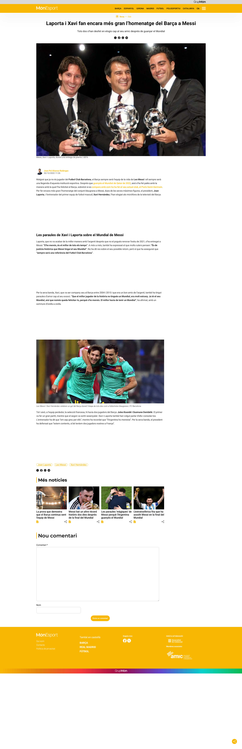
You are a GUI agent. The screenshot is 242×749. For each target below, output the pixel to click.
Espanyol (129, 8)
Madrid (150, 8)
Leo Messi (61, 464)
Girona (140, 8)
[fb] (125, 642)
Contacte (40, 645)
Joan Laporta (44, 464)
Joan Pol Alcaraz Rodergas (56, 171)
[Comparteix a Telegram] (126, 38)
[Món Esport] (29, 12)
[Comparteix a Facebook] (119, 38)
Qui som (40, 641)
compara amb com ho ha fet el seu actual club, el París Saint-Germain (127, 187)
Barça (118, 8)
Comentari (42, 545)
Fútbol (84, 651)
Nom (38, 605)
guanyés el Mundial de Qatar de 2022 (112, 183)
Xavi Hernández (79, 464)
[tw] (129, 642)
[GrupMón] (200, 2)
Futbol (160, 8)
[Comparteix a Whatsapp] (123, 38)
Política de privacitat (45, 648)
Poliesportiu (173, 8)
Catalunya (188, 8)
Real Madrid (88, 647)
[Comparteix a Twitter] (115, 38)
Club (129, 16)
